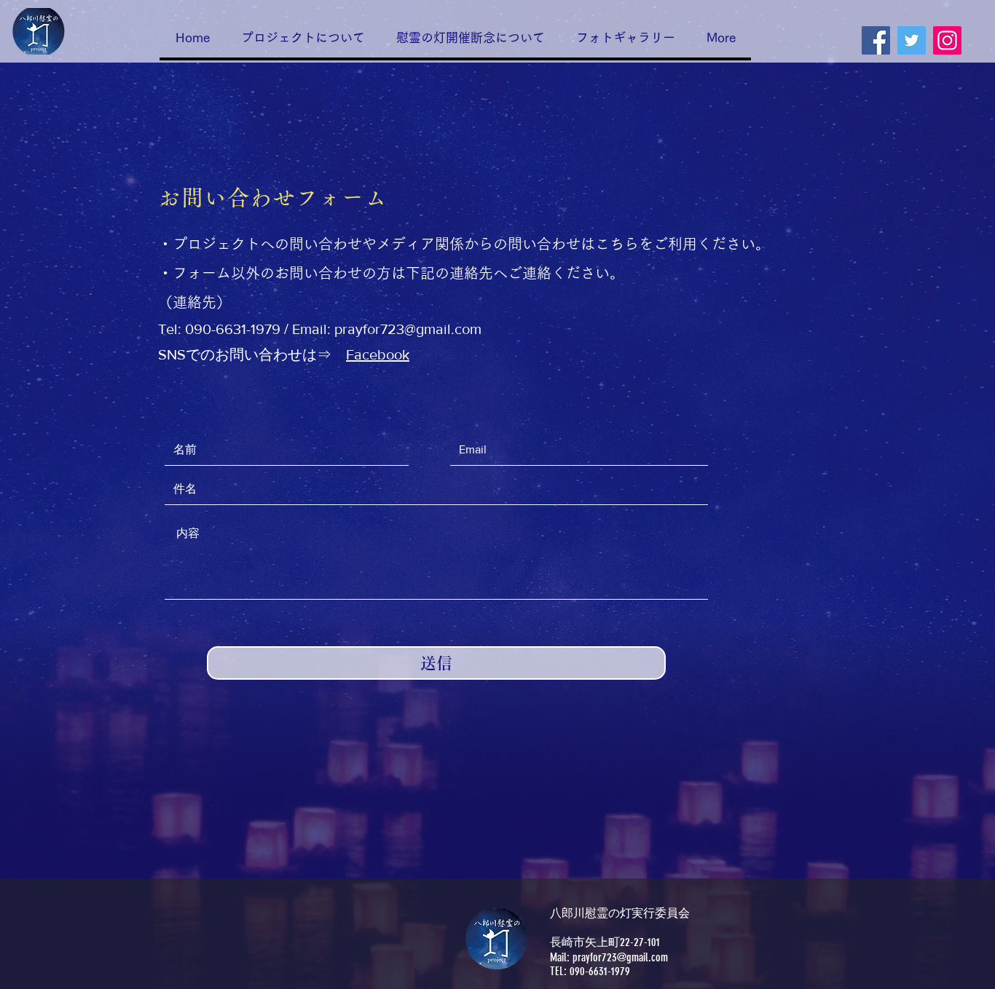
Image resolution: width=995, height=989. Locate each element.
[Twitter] (911, 40)
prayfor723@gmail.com (407, 329)
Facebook (377, 354)
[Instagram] (947, 40)
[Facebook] (876, 40)
